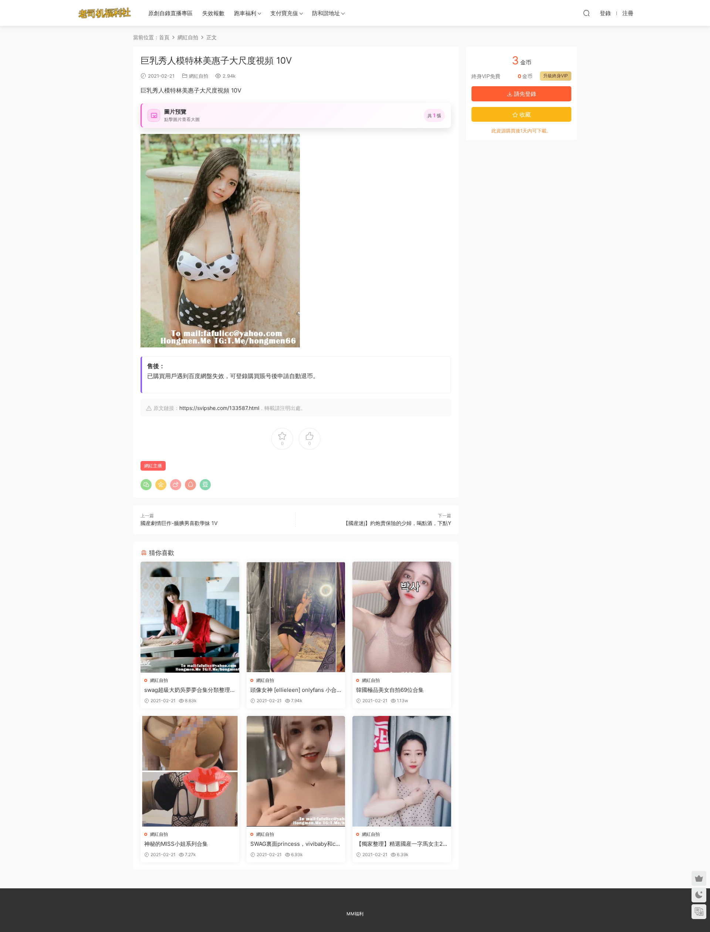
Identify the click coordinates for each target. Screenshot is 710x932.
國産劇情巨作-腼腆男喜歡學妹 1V (179, 523)
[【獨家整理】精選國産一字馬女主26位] (401, 771)
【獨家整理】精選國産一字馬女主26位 (401, 844)
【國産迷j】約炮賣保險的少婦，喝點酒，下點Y (397, 523)
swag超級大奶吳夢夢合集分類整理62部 (188, 690)
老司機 (104, 13)
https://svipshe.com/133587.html (219, 408)
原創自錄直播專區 (170, 13)
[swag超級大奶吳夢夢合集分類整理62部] (190, 617)
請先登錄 (524, 93)
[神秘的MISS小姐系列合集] (190, 771)
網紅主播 (153, 465)
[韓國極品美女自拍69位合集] (401, 617)
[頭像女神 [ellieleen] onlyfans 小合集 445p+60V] (296, 617)
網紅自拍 (198, 76)
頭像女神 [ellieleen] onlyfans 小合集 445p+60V (293, 690)
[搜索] (586, 13)
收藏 (524, 114)
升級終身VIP (555, 75)
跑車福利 (245, 13)
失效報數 (213, 13)
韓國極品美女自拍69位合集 (390, 689)
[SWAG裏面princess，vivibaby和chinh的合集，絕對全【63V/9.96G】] (296, 771)
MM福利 (355, 913)
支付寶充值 (284, 13)
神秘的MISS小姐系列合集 (176, 843)
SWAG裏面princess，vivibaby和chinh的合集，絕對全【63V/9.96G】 (295, 844)
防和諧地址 (326, 13)
